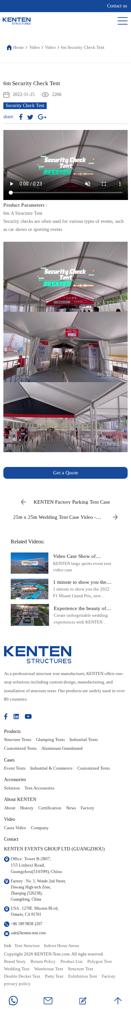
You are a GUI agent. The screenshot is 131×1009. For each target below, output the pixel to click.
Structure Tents (17, 739)
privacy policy (17, 983)
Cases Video (15, 828)
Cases (9, 760)
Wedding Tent (17, 969)
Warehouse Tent (48, 969)
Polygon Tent (99, 961)
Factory (87, 808)
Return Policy (43, 961)
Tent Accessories (39, 788)
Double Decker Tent (22, 976)
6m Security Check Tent (82, 47)
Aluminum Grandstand (62, 748)
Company (40, 828)
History (27, 808)
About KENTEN (20, 799)
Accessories (15, 779)
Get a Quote (65, 472)
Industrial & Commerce (51, 768)
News (71, 808)
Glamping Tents (50, 739)
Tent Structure (27, 945)
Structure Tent (80, 969)
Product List (71, 961)
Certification (49, 808)
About (9, 808)
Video (34, 47)
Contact (11, 839)
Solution (12, 788)
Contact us (117, 5)
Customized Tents (20, 748)
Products (12, 731)
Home (18, 47)
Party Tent (54, 976)
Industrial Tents (84, 739)
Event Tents (15, 768)
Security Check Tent (25, 105)
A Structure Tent (26, 213)
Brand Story (15, 961)
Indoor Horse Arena (61, 945)
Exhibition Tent (82, 976)
